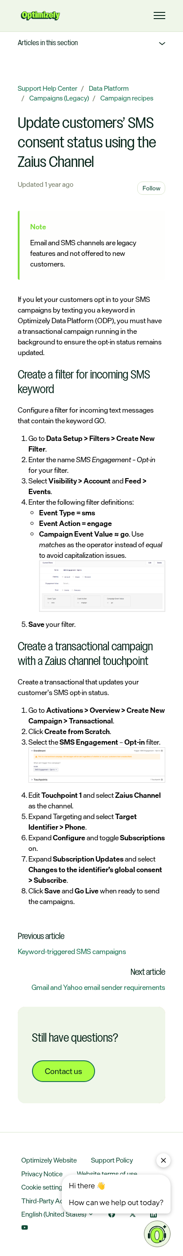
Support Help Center (47, 88)
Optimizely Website (49, 1160)
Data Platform (109, 88)
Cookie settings (43, 1187)
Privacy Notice (42, 1173)
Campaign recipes (126, 98)
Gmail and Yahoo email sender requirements (98, 987)
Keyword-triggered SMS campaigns (72, 951)
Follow (151, 188)
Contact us (63, 1071)
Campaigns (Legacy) (59, 98)
